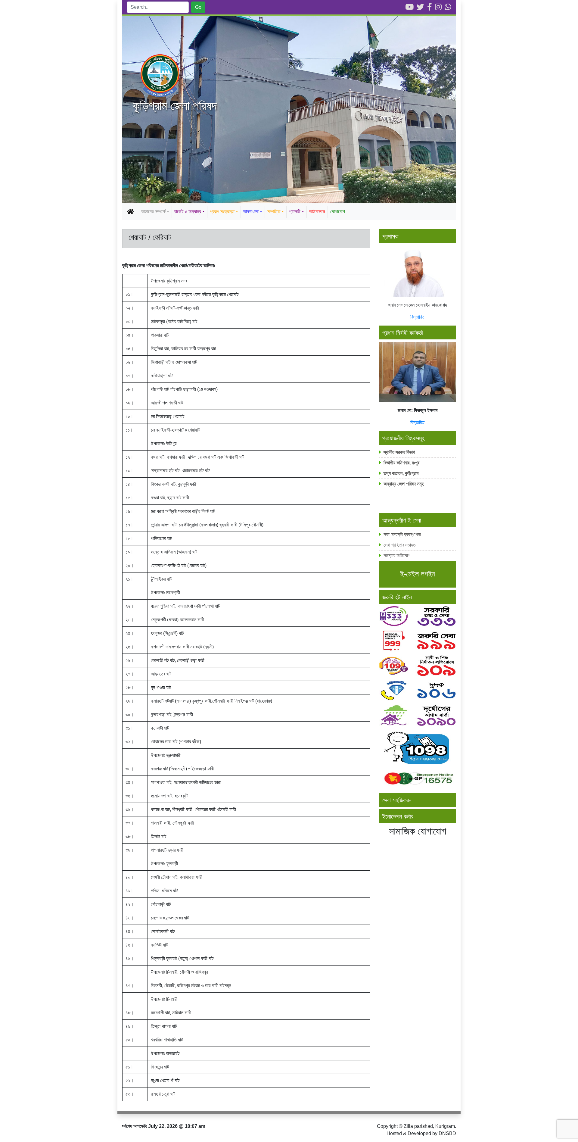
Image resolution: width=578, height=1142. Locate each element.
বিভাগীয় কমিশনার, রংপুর (402, 462)
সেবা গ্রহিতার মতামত (400, 545)
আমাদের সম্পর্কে (153, 211)
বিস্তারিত (417, 317)
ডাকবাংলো (251, 211)
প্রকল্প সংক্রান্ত (222, 211)
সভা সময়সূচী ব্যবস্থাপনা (402, 534)
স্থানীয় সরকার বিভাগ (399, 452)
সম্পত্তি (273, 211)
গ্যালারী (294, 211)
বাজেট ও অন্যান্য (187, 211)
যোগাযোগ (337, 211)
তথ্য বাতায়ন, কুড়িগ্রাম (401, 473)
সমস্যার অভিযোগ (397, 555)
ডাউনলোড (317, 211)
